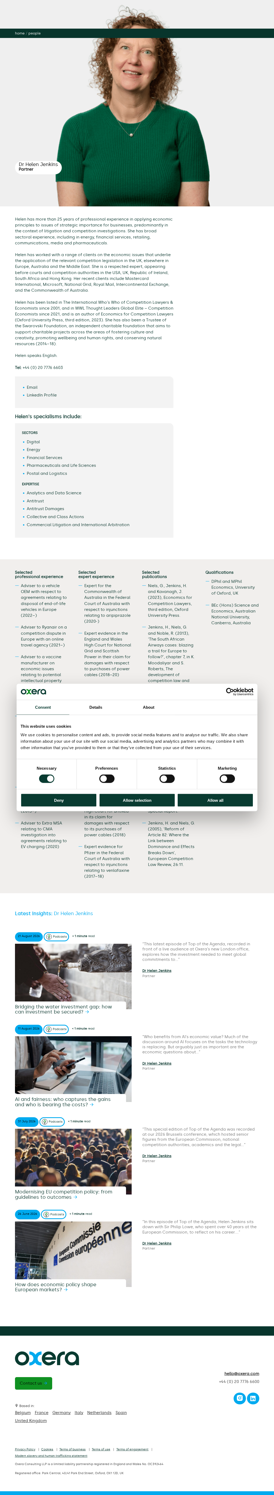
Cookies (47, 1449)
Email (32, 387)
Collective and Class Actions (55, 516)
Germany (61, 1412)
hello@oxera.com (241, 1373)
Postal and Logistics (47, 473)
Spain (121, 1412)
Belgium (23, 1412)
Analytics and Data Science (54, 493)
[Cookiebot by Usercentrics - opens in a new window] (230, 692)
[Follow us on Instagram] (240, 1399)
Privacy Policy (25, 1449)
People (34, 33)
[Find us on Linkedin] (253, 1399)
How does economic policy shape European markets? (55, 1287)
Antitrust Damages (45, 508)
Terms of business (72, 1449)
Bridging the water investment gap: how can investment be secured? (63, 1009)
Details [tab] (95, 707)
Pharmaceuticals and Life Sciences (61, 465)
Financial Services (44, 457)
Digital (33, 442)
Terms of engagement (132, 1449)
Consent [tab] (43, 707)
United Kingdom (31, 1420)
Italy (79, 1412)
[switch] (107, 779)
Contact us (31, 1383)
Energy (33, 449)
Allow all (215, 800)
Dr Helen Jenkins (157, 971)
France (41, 1412)
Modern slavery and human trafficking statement (51, 1456)
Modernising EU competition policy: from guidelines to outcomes (63, 1194)
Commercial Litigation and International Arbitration (78, 524)
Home (20, 33)
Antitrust (35, 501)
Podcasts (60, 936)
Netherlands (99, 1412)
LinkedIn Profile (42, 395)
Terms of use (101, 1449)
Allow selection (137, 800)
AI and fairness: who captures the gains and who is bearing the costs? (63, 1102)
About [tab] (149, 707)
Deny (59, 800)
